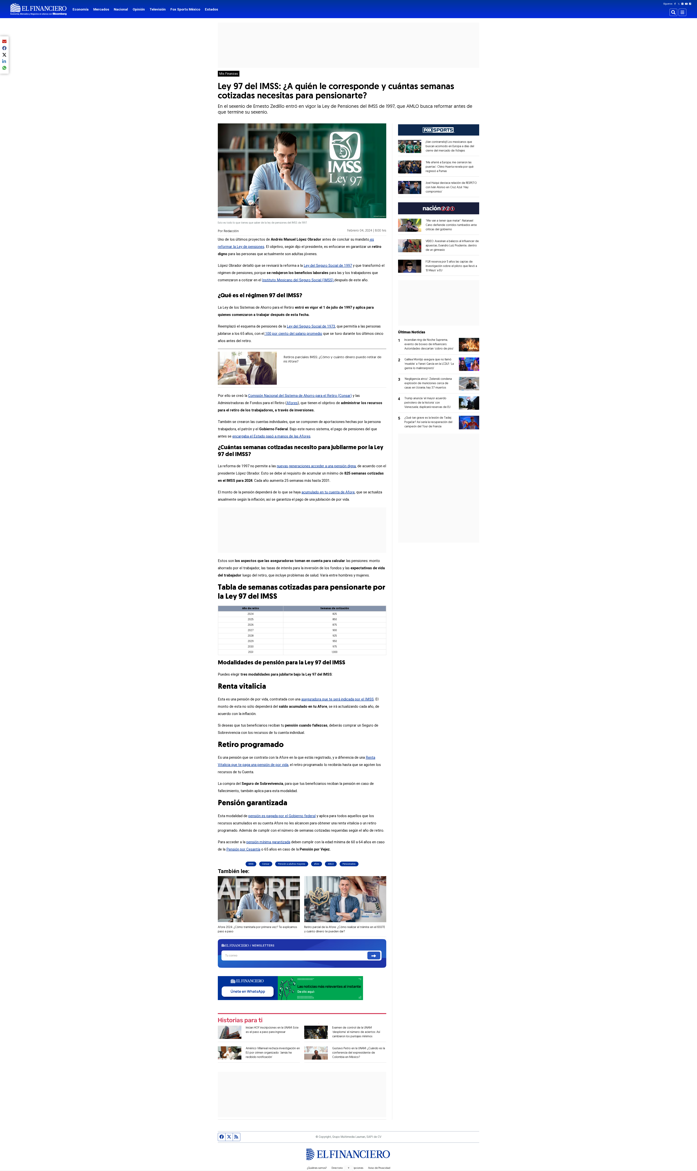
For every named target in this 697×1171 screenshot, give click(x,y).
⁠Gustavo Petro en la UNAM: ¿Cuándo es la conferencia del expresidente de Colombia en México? (358, 1053)
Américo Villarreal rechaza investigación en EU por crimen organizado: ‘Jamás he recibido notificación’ (273, 1053)
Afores (292, 403)
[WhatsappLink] (290, 988)
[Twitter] (679, 3)
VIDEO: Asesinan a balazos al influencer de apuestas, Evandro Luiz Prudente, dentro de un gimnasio (452, 246)
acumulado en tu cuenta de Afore (328, 492)
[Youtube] (687, 3)
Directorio (337, 1168)
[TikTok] (691, 3)
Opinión (139, 9)
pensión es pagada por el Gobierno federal (282, 816)
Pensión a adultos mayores (291, 864)
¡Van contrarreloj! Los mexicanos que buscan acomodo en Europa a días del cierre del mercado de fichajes (450, 146)
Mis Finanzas (228, 73)
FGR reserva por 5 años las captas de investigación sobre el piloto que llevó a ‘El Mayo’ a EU (451, 266)
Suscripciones (355, 1168)
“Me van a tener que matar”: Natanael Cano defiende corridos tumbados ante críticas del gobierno (451, 225)
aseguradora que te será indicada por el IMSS (337, 699)
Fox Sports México (185, 9)
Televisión (158, 9)
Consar (265, 864)
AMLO (331, 864)
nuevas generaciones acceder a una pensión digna (316, 466)
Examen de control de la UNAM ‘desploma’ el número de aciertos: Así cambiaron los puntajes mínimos (356, 1032)
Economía (81, 9)
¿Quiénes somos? (317, 1168)
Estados (211, 9)
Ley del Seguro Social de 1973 (311, 326)
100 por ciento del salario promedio (293, 333)
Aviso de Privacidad (379, 1168)
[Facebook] (676, 3)
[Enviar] (373, 955)
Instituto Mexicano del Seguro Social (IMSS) (298, 280)
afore (316, 864)
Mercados (101, 9)
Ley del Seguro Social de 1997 (328, 265)
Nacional (121, 9)
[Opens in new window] (409, 146)
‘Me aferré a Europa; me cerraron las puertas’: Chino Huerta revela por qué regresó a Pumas (450, 167)
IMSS (250, 864)
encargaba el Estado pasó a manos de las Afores (271, 436)
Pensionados (349, 864)
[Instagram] (683, 3)
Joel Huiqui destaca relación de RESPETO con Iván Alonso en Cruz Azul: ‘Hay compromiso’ (451, 187)
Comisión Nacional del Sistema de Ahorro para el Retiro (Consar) (300, 395)
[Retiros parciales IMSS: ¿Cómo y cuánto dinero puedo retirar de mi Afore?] (247, 368)
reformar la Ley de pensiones (241, 246)
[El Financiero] (38, 9)
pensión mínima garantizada (268, 842)
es (371, 239)
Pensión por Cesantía (243, 849)
